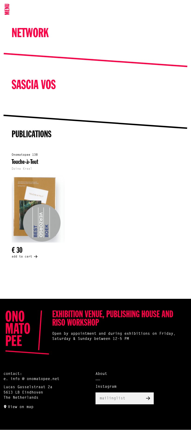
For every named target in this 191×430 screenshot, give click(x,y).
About (101, 374)
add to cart (22, 256)
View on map (21, 407)
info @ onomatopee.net (34, 379)
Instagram (106, 387)
